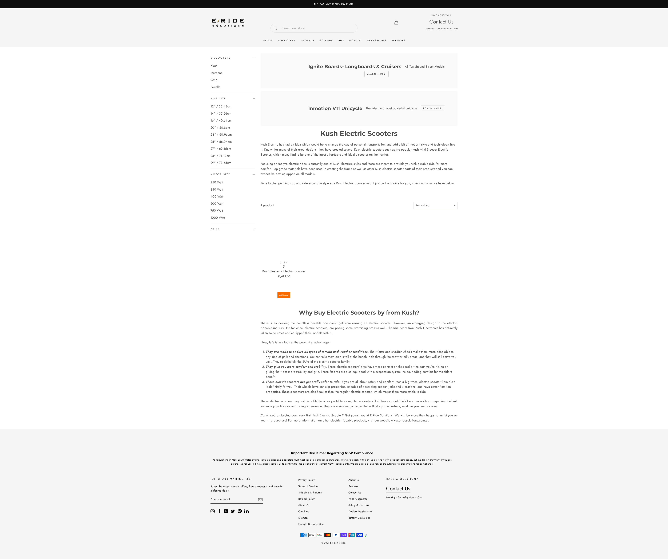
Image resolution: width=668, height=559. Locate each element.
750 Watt (216, 210)
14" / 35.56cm (220, 113)
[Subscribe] (260, 499)
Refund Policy (306, 499)
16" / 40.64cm (221, 120)
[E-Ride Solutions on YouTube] (226, 511)
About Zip (304, 505)
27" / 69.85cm (220, 148)
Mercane (216, 73)
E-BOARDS (307, 40)
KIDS (341, 40)
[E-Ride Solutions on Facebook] (219, 511)
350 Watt (216, 189)
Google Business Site (311, 524)
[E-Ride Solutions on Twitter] (233, 511)
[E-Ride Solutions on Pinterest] (240, 511)
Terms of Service (308, 486)
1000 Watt (217, 217)
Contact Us (354, 492)
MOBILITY (355, 40)
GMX (213, 80)
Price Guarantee (358, 499)
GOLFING (326, 40)
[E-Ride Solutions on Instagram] (212, 511)
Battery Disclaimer (359, 518)
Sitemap (303, 518)
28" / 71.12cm (220, 156)
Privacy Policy (306, 480)
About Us (354, 480)
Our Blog (303, 511)
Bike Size (218, 98)
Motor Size (220, 174)
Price (215, 229)
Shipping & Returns (310, 492)
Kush (214, 65)
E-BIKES (268, 40)
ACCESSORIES (377, 40)
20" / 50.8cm (220, 127)
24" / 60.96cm (221, 134)
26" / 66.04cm (221, 141)
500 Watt (216, 203)
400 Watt (217, 196)
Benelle (215, 87)
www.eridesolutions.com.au (410, 420)
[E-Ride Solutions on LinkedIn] (246, 511)
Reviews (353, 486)
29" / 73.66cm (220, 162)
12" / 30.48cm (221, 106)
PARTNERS (399, 40)
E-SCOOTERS (286, 40)
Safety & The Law (358, 505)
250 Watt (216, 182)
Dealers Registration (360, 511)
